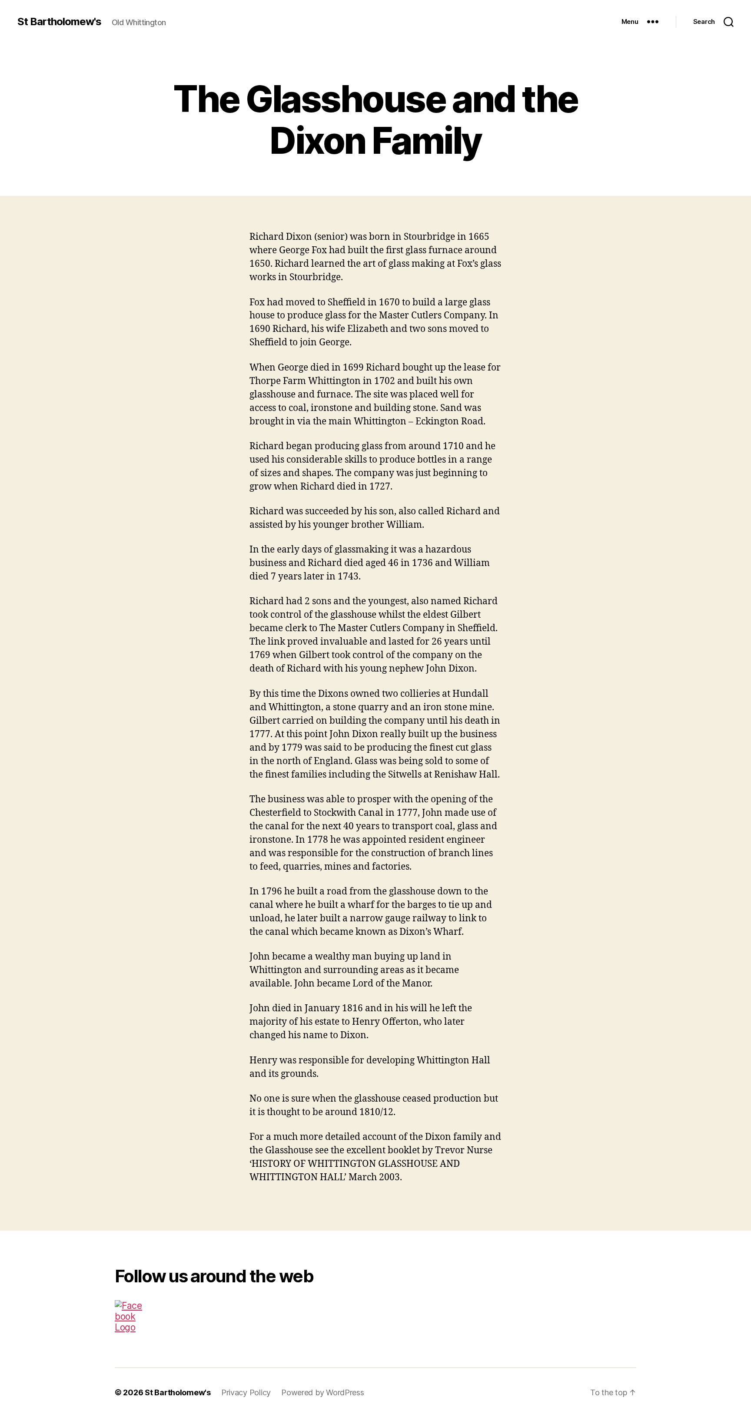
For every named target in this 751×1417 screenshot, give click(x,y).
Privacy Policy (246, 1392)
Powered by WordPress (322, 1392)
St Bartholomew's (59, 22)
